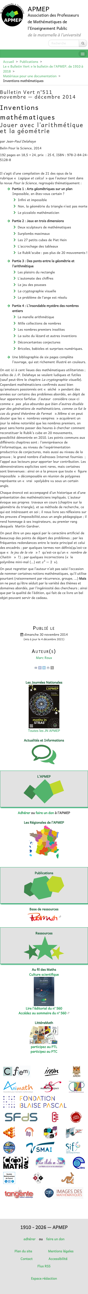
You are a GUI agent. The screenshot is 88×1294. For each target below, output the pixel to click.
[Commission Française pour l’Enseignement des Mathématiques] (16, 1072)
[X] (52, 667)
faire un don (45, 812)
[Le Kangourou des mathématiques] (67, 1178)
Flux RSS (44, 1266)
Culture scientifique (44, 974)
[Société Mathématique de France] (9, 1178)
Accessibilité (58, 1258)
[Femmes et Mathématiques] (51, 1087)
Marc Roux (44, 657)
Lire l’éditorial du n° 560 (44, 1008)
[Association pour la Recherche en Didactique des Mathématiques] (76, 1072)
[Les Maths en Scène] (50, 1163)
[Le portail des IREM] (51, 1072)
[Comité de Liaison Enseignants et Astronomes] (79, 1163)
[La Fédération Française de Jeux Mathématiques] (50, 1132)
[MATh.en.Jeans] (74, 1132)
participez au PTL (44, 1046)
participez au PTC (44, 1051)
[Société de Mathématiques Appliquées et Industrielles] (40, 1148)
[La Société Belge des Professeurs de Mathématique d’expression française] (38, 1178)
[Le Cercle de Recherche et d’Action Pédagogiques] (77, 1087)
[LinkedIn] (44, 667)
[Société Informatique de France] (73, 1148)
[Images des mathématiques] (62, 1193)
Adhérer (24, 812)
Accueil (8, 61)
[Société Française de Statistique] (21, 1117)
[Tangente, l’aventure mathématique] (18, 1193)
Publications (29, 61)
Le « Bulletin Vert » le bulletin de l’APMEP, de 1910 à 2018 (43, 69)
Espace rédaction (44, 1278)
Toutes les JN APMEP (44, 730)
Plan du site (23, 1251)
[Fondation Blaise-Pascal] (35, 1102)
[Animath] (18, 1087)
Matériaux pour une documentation (29, 76)
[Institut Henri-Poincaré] (29, 1132)
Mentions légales (60, 1251)
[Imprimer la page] (48, 667)
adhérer (29, 1239)
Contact (27, 1258)
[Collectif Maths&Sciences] (76, 1117)
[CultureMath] (55, 1117)
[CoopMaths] (15, 1163)
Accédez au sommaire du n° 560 (43, 1013)
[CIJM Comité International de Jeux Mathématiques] (9, 1132)
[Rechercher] (83, 43)
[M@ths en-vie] (9, 1148)
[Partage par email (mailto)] (35, 667)
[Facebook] (40, 667)
